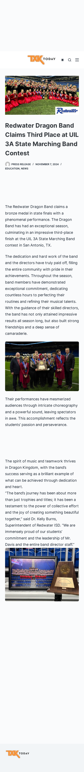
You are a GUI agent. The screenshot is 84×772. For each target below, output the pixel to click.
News (24, 168)
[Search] (69, 59)
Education (12, 168)
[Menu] (77, 60)
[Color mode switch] (62, 59)
